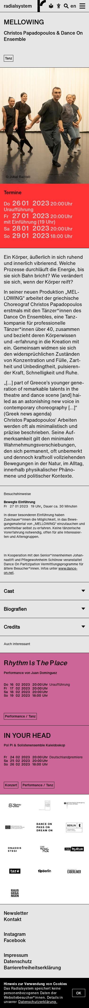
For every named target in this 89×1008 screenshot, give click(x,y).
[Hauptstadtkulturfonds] (44, 805)
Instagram (15, 934)
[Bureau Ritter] (15, 805)
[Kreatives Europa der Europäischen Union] (15, 827)
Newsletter (16, 913)
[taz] (15, 871)
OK (78, 993)
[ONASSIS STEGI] (15, 849)
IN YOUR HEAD (27, 735)
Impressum (16, 955)
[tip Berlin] (44, 871)
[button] (80, 6)
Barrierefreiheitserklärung (32, 967)
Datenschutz (18, 961)
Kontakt (12, 919)
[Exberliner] (74, 871)
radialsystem (18, 5)
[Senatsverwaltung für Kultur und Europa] (74, 827)
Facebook (15, 940)
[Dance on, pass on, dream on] (44, 827)
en (73, 5)
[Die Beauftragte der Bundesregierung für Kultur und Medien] (74, 805)
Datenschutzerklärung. (37, 1001)
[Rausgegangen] (15, 893)
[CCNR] (44, 849)
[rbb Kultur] (74, 849)
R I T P (35, 663)
